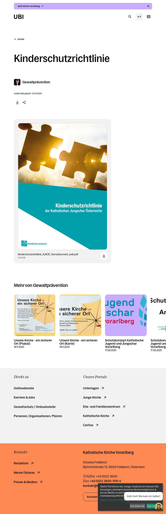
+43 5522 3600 (106, 476)
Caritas (88, 425)
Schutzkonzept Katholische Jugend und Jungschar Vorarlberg (124, 344)
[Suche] (129, 16)
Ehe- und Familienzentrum (101, 406)
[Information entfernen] (148, 6)
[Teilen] (24, 102)
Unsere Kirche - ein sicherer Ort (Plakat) (33, 342)
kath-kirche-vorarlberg (29, 6)
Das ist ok (152, 506)
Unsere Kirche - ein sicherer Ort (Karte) (78, 342)
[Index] (139, 16)
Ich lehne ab (137, 506)
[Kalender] (148, 16)
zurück (21, 39)
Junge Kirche (92, 397)
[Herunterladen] (17, 102)
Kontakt (92, 496)
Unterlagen (91, 388)
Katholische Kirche (96, 416)
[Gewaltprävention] (17, 82)
